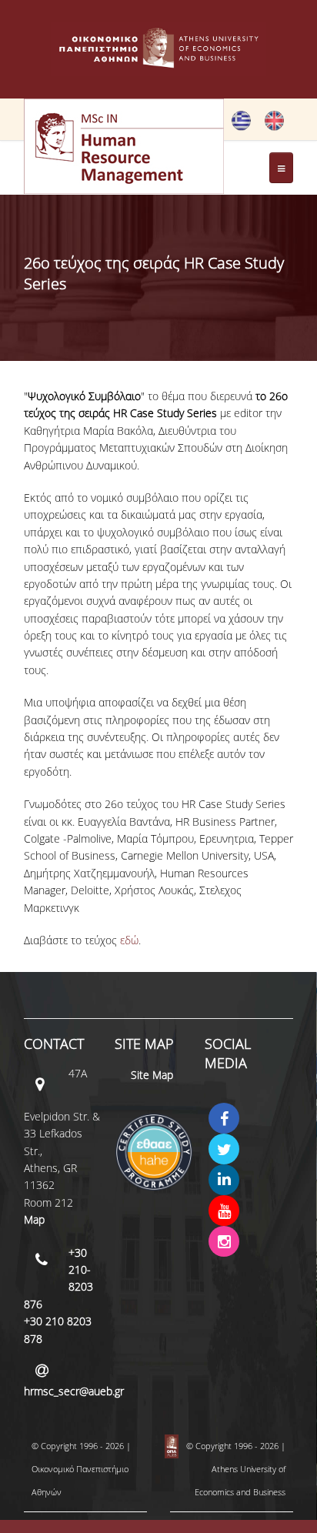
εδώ (129, 940)
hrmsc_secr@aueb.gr (74, 1391)
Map (34, 1219)
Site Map (152, 1074)
